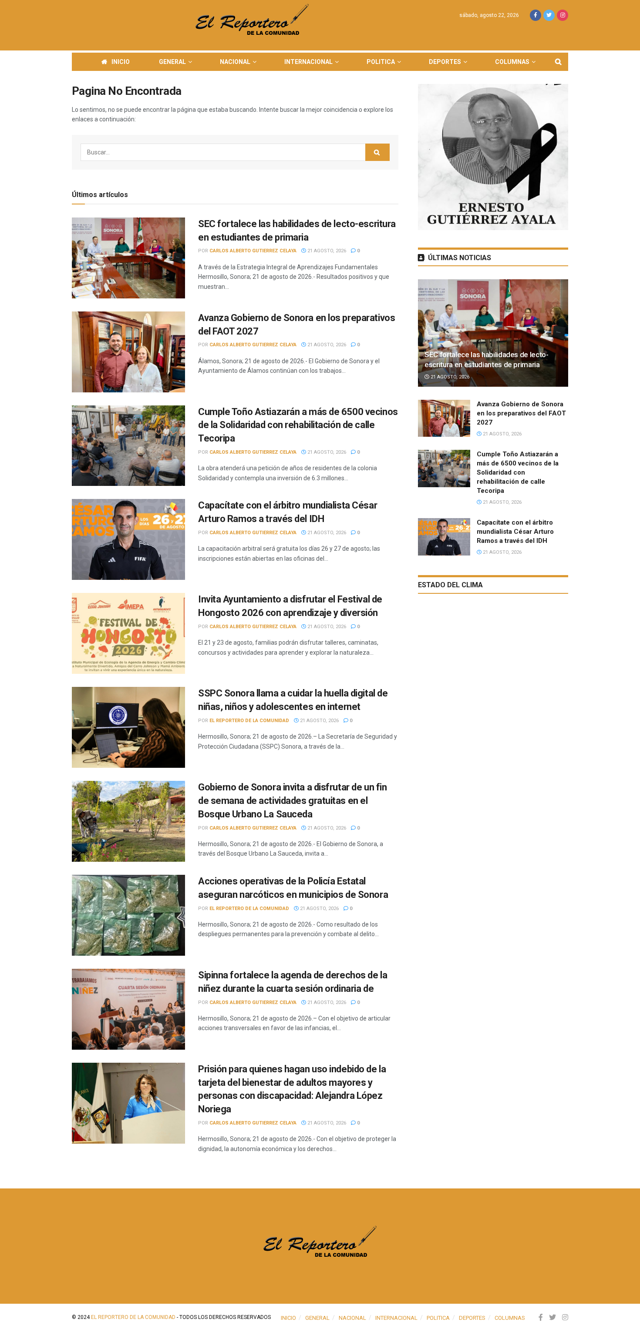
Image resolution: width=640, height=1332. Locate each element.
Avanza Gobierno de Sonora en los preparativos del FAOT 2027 (521, 413)
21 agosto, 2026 (326, 251)
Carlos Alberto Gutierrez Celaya (252, 251)
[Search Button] (377, 152)
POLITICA (381, 61)
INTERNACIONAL (308, 61)
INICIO (120, 61)
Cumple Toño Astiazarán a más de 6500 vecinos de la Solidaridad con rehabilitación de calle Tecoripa (298, 425)
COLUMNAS (512, 61)
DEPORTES (445, 61)
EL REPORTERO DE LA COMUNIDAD (249, 720)
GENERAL (172, 61)
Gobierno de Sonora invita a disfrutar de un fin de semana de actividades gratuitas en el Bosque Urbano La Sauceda (292, 801)
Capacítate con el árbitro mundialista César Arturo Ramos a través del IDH (515, 532)
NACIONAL (235, 61)
